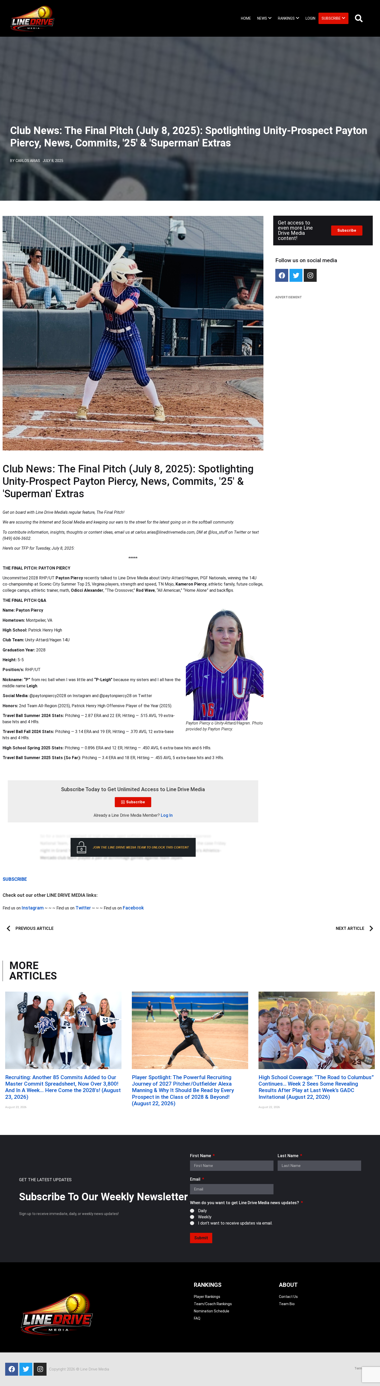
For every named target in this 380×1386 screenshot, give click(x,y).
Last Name (288, 1156)
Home (246, 18)
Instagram (33, 907)
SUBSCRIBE (15, 879)
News (262, 18)
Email (195, 1179)
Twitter (83, 907)
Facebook (133, 907)
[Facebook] (281, 275)
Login (310, 18)
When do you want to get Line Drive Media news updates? (245, 1203)
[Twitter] (296, 275)
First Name (201, 1156)
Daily (202, 1210)
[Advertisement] (323, 340)
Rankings (286, 18)
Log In (167, 815)
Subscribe (331, 18)
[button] (264, 18)
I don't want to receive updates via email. (235, 1223)
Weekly (204, 1216)
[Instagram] (310, 275)
